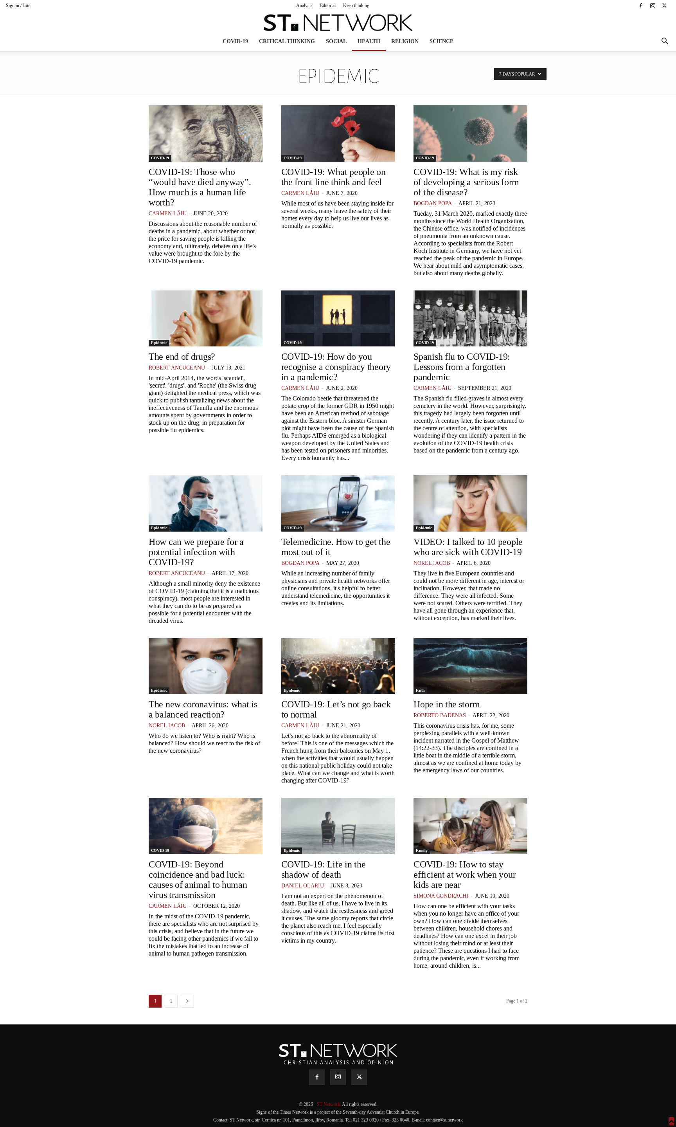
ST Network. (329, 1104)
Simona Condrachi (441, 896)
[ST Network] (338, 22)
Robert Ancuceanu (177, 368)
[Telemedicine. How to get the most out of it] (338, 503)
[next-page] (187, 1001)
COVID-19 (235, 41)
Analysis (304, 5)
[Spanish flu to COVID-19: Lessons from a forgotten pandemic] (470, 318)
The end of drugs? (182, 357)
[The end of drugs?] (205, 318)
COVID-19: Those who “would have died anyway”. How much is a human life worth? (200, 187)
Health (369, 41)
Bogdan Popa (433, 203)
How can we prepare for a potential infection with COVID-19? (196, 552)
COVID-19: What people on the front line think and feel (333, 177)
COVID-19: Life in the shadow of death (323, 869)
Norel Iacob (432, 563)
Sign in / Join (18, 5)
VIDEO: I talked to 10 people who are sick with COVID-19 (468, 547)
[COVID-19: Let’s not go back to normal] (338, 666)
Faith (420, 690)
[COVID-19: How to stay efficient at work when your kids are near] (470, 826)
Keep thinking (356, 5)
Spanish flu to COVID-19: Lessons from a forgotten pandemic (462, 367)
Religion (405, 41)
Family (422, 850)
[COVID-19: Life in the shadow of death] (338, 826)
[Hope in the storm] (470, 666)
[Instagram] (652, 5)
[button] (664, 42)
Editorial (328, 5)
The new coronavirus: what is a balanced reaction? (203, 709)
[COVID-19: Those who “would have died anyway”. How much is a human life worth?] (205, 133)
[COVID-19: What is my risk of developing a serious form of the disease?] (470, 133)
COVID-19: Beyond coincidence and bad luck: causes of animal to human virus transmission (198, 879)
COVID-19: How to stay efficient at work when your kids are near (465, 874)
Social (336, 41)
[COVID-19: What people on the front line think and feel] (338, 133)
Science (441, 41)
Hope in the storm (447, 704)
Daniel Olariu (302, 886)
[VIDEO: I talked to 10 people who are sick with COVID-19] (470, 503)
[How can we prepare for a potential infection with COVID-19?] (205, 503)
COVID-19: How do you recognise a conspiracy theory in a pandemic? (336, 367)
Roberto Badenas (440, 715)
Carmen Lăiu (168, 213)
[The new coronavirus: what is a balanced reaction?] (205, 666)
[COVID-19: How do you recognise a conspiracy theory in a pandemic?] (338, 318)
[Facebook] (641, 5)
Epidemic (159, 343)
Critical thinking (287, 41)
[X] (664, 5)
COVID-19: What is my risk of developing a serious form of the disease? (466, 182)
